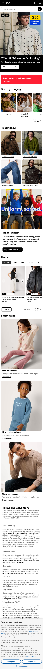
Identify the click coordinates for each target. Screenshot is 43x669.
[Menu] (3, 3)
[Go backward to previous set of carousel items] (34, 120)
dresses (5, 561)
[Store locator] (40, 3)
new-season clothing (16, 561)
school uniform (7, 586)
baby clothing (15, 535)
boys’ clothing (32, 533)
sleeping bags (7, 599)
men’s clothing (22, 533)
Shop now (6, 81)
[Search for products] (40, 9)
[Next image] (22, 281)
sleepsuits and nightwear (23, 597)
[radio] (6, 262)
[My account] (34, 3)
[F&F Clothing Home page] (8, 3)
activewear (28, 561)
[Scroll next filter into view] (38, 262)
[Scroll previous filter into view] (35, 262)
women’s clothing (12, 533)
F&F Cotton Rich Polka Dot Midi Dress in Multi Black (13, 299)
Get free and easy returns (24, 617)
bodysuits (35, 597)
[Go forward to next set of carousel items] (38, 120)
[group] (8, 105)
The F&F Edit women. (17, 562)
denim (37, 561)
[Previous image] (3, 281)
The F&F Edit (28, 573)
